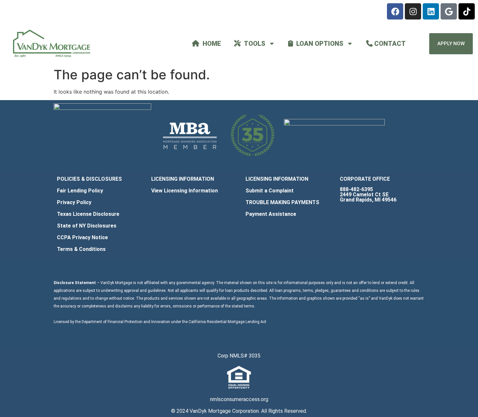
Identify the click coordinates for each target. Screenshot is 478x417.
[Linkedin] (431, 11)
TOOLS (253, 43)
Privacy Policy (74, 202)
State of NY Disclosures (86, 226)
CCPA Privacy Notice (82, 237)
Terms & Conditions (81, 249)
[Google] (449, 11)
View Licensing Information (184, 191)
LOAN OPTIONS (318, 43)
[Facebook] (395, 11)
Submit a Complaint (270, 191)
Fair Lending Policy (80, 191)
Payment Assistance (271, 214)
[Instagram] (413, 11)
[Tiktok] (466, 11)
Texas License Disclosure (88, 214)
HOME (210, 43)
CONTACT (389, 43)
